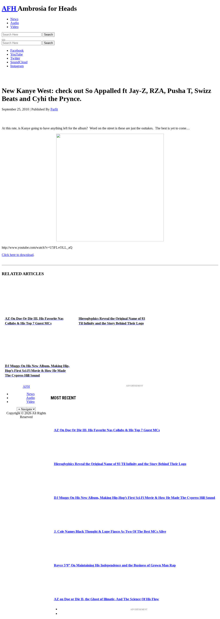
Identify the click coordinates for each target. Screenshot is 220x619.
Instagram (17, 66)
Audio (14, 23)
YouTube (16, 54)
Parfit (54, 109)
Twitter (15, 58)
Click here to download (18, 255)
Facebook (17, 50)
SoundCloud (19, 62)
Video (14, 27)
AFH (10, 8)
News (14, 19)
